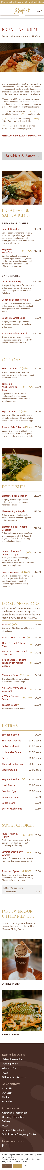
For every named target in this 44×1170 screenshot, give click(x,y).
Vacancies (7, 1101)
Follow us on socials (13, 1141)
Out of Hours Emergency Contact (20, 1134)
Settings (28, 1166)
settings (25, 1161)
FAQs (5, 1072)
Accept (7, 1166)
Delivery (6, 1121)
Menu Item (41, 11)
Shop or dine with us (13, 1055)
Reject (17, 1166)
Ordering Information (13, 1117)
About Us (7, 1088)
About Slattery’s (11, 1084)
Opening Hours (10, 1063)
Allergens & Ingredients (14, 1112)
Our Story (7, 1092)
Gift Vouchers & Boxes (14, 1077)
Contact (6, 1097)
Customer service (11, 1108)
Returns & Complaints (13, 1130)
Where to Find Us (11, 1068)
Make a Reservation (12, 1059)
